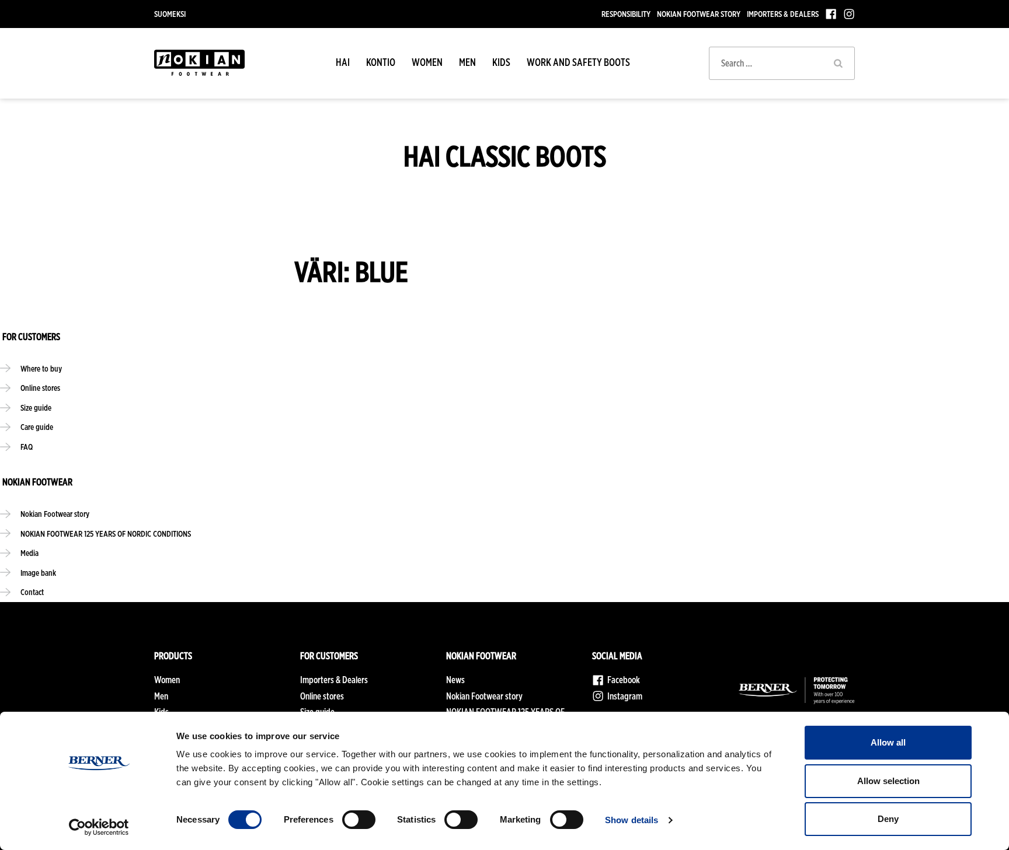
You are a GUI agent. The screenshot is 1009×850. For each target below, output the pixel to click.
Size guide (35, 407)
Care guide (36, 427)
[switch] (358, 819)
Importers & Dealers (783, 14)
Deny (888, 819)
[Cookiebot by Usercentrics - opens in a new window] (99, 827)
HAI (343, 62)
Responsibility (625, 14)
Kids (501, 62)
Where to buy (41, 368)
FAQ (26, 447)
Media (29, 553)
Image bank (38, 573)
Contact (32, 592)
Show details (631, 820)
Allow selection (888, 781)
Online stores (40, 388)
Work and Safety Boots (578, 62)
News (455, 679)
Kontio (380, 62)
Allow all (888, 742)
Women (427, 62)
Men (467, 62)
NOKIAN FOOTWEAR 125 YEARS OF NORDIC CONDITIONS (105, 533)
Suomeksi (170, 14)
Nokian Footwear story (698, 14)
